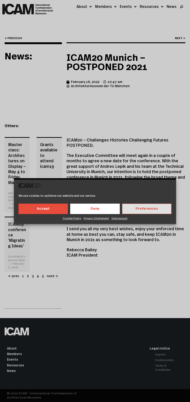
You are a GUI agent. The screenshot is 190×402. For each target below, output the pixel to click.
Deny (95, 208)
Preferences (147, 208)
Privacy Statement (96, 218)
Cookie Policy (72, 218)
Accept (43, 208)
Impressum (119, 218)
